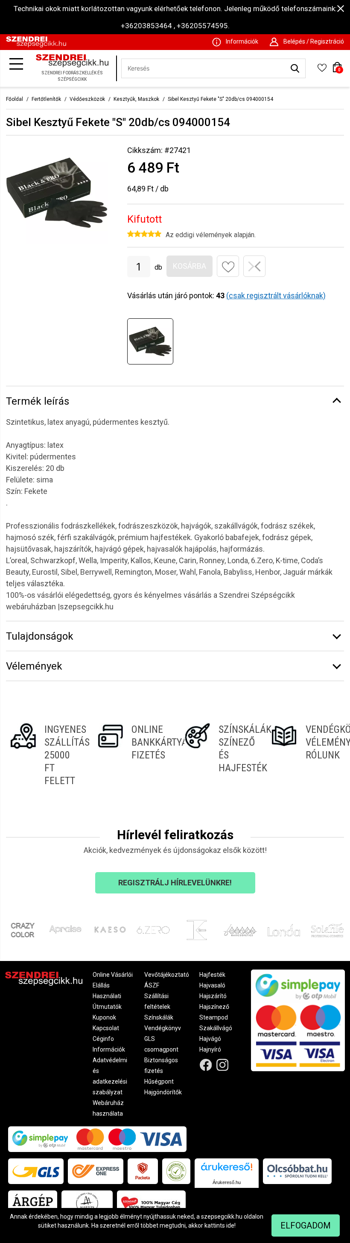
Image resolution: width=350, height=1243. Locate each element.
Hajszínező (214, 1006)
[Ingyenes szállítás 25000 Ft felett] (44, 755)
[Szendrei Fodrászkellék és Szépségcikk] (36, 45)
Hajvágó (210, 1038)
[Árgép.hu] (32, 1203)
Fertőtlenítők (46, 99)
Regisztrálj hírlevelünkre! (175, 882)
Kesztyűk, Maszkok (136, 99)
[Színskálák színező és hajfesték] (218, 755)
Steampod (213, 1017)
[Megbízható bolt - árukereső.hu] (176, 1171)
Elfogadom (305, 1225)
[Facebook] (206, 1065)
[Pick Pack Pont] (143, 1171)
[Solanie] (327, 930)
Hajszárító (213, 996)
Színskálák (158, 1017)
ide (230, 1225)
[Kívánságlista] (322, 70)
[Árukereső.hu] (227, 1170)
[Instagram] (222, 1065)
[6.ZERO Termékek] (153, 930)
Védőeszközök (87, 99)
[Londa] (283, 930)
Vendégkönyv (162, 1028)
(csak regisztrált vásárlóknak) (276, 295)
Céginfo (103, 1038)
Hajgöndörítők (163, 1092)
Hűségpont (159, 1081)
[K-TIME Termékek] (196, 930)
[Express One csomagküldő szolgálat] (95, 1171)
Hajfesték (212, 974)
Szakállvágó (215, 1028)
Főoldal (14, 99)
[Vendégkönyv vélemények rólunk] (305, 755)
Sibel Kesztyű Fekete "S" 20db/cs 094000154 (220, 99)
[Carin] (240, 930)
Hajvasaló (212, 985)
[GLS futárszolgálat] (36, 1171)
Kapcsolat (106, 1028)
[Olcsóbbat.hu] (297, 1171)
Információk (109, 1049)
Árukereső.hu (227, 1182)
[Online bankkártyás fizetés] (131, 755)
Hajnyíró (210, 1049)
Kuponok (104, 1017)
